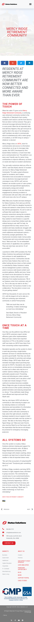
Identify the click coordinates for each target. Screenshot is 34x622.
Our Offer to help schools (24, 561)
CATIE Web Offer (23, 565)
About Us (21, 551)
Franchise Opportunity (22, 568)
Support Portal (23, 578)
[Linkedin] (22, 620)
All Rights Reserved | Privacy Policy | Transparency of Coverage (17, 611)
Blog (19, 572)
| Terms (5, 615)
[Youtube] (19, 620)
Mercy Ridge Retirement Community (13, 497)
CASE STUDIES (22, 580)
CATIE (19, 144)
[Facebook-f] (15, 620)
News (20, 575)
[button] (30, 4)
